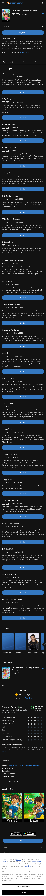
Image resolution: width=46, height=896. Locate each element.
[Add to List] (43, 14)
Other (21, 766)
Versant (18, 859)
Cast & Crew (24, 62)
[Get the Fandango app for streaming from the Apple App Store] (16, 833)
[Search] (43, 3)
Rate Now (28, 698)
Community (18, 698)
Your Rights (27, 866)
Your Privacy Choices (23, 887)
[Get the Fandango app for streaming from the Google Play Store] (29, 833)
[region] (23, 874)
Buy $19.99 (23, 33)
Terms (4, 862)
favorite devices (25, 52)
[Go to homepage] (15, 3)
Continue (23, 892)
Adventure (28, 766)
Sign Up (23, 841)
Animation (36, 766)
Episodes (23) (8, 62)
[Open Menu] (3, 3)
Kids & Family (12, 766)
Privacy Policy (36, 862)
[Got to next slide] (44, 644)
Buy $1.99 (23, 92)
